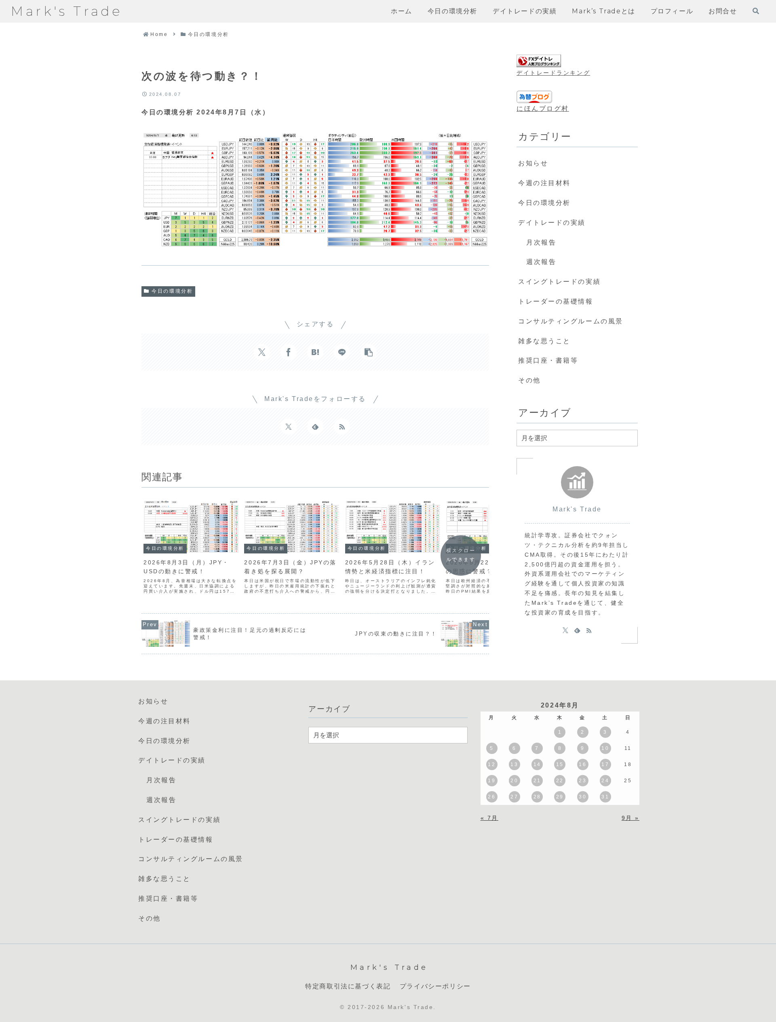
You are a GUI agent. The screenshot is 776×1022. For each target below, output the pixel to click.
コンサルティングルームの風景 (570, 321)
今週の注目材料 (544, 182)
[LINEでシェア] (342, 352)
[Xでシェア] (262, 352)
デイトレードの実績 (552, 222)
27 (514, 797)
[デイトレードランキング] (539, 60)
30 (582, 797)
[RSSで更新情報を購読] (342, 426)
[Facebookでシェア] (288, 352)
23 (582, 780)
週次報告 (541, 261)
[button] (369, 352)
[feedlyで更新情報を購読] (315, 426)
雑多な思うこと (544, 341)
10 (605, 748)
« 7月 (489, 818)
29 (560, 797)
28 (537, 797)
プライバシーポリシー (435, 986)
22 (560, 780)
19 (492, 780)
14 (537, 764)
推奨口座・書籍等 (548, 360)
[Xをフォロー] (288, 426)
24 (605, 780)
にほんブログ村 (543, 108)
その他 (529, 380)
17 (605, 764)
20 (514, 780)
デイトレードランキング (553, 73)
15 (560, 764)
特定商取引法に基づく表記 (347, 986)
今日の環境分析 (172, 291)
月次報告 (541, 242)
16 (582, 764)
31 (605, 797)
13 (514, 764)
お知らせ (533, 163)
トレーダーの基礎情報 (555, 301)
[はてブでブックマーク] (315, 352)
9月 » (630, 818)
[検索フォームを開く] (756, 11)
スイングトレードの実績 (559, 281)
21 (537, 780)
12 (492, 764)
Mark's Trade (577, 509)
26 (492, 797)
